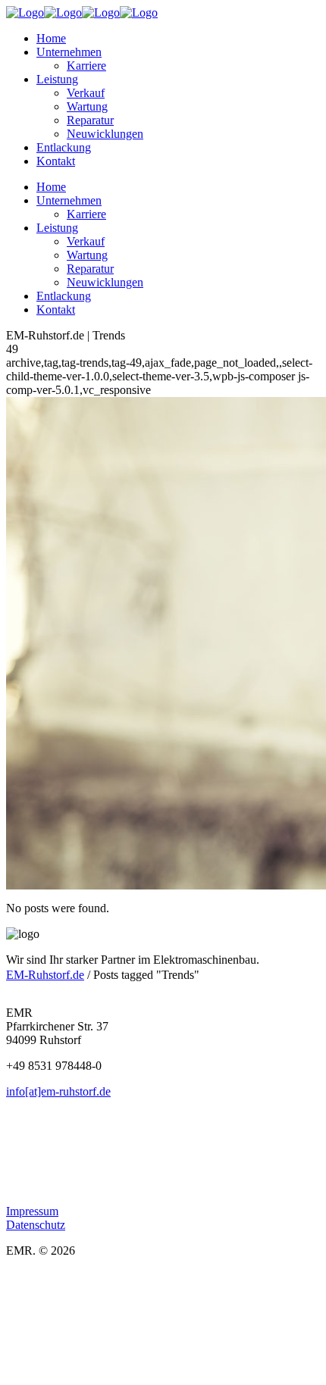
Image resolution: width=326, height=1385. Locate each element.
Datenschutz (35, 1224)
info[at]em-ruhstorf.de (58, 1091)
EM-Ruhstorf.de (45, 974)
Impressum (32, 1211)
